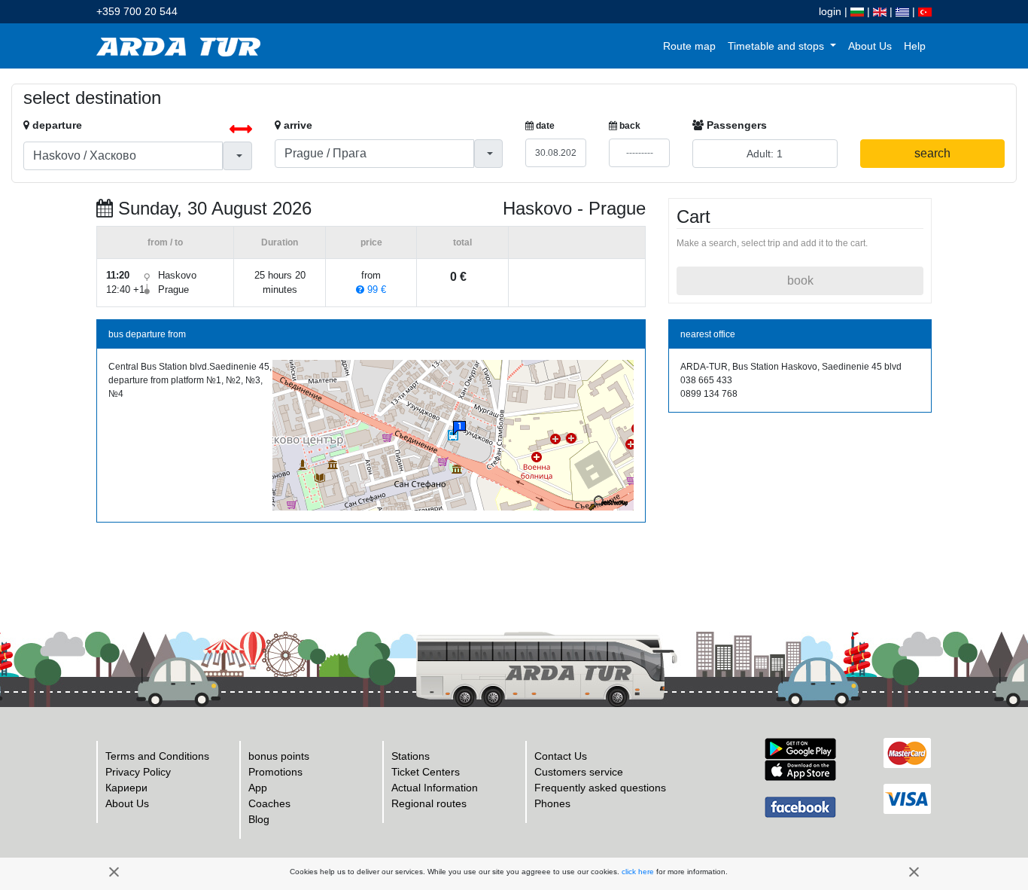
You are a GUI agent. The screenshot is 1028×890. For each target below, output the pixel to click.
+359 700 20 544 (137, 11)
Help (915, 46)
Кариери (126, 788)
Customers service (578, 772)
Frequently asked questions (600, 788)
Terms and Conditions (157, 756)
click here (638, 871)
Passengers (735, 125)
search (932, 153)
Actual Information (434, 788)
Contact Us (560, 756)
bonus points (278, 756)
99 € (375, 289)
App (257, 788)
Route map (689, 46)
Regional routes (429, 803)
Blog (258, 819)
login (830, 11)
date (544, 125)
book (800, 280)
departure (55, 125)
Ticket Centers (425, 772)
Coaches (269, 803)
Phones (552, 803)
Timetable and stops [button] (777, 46)
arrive (296, 125)
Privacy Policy (138, 772)
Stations (410, 756)
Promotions (275, 772)
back (628, 125)
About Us (870, 46)
